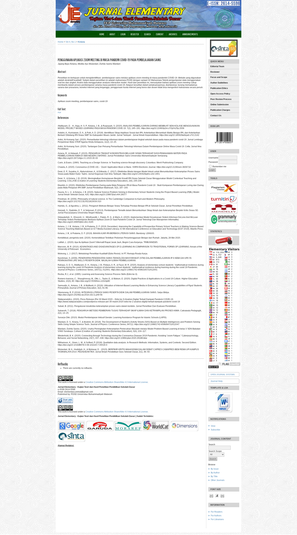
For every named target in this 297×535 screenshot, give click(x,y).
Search (147, 34)
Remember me (219, 166)
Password (213, 162)
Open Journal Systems (223, 374)
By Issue (215, 469)
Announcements (190, 34)
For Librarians (217, 519)
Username (213, 158)
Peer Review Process (221, 99)
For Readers (216, 512)
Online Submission (219, 104)
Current (160, 34)
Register (135, 34)
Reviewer (215, 72)
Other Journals (217, 480)
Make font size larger (222, 496)
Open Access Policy (220, 94)
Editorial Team (217, 66)
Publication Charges (220, 110)
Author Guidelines (219, 83)
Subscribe (215, 430)
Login (122, 34)
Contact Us (215, 115)
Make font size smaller (211, 496)
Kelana (81, 42)
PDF (59, 112)
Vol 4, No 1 (71, 42)
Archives (173, 34)
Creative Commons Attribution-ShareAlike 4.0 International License (116, 382)
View (213, 426)
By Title (214, 476)
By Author (215, 472)
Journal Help (217, 381)
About (112, 34)
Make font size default (217, 496)
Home (101, 34)
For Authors (216, 515)
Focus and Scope (218, 77)
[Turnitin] (224, 202)
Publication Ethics (219, 88)
